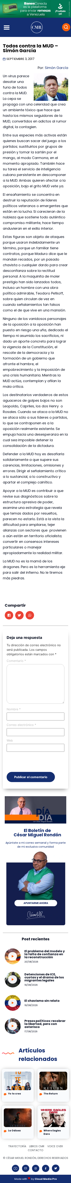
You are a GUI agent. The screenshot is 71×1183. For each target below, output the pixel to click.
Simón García (56, 67)
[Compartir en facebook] (9, 615)
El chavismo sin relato (42, 1001)
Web (10, 740)
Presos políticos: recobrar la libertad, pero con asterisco (45, 1024)
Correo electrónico (21, 724)
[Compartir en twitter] (19, 615)
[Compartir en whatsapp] (30, 615)
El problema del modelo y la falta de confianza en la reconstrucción (44, 954)
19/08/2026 (31, 984)
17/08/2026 (30, 1031)
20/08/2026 (31, 961)
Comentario (16, 660)
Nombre (14, 709)
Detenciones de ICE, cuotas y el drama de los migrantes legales (44, 977)
